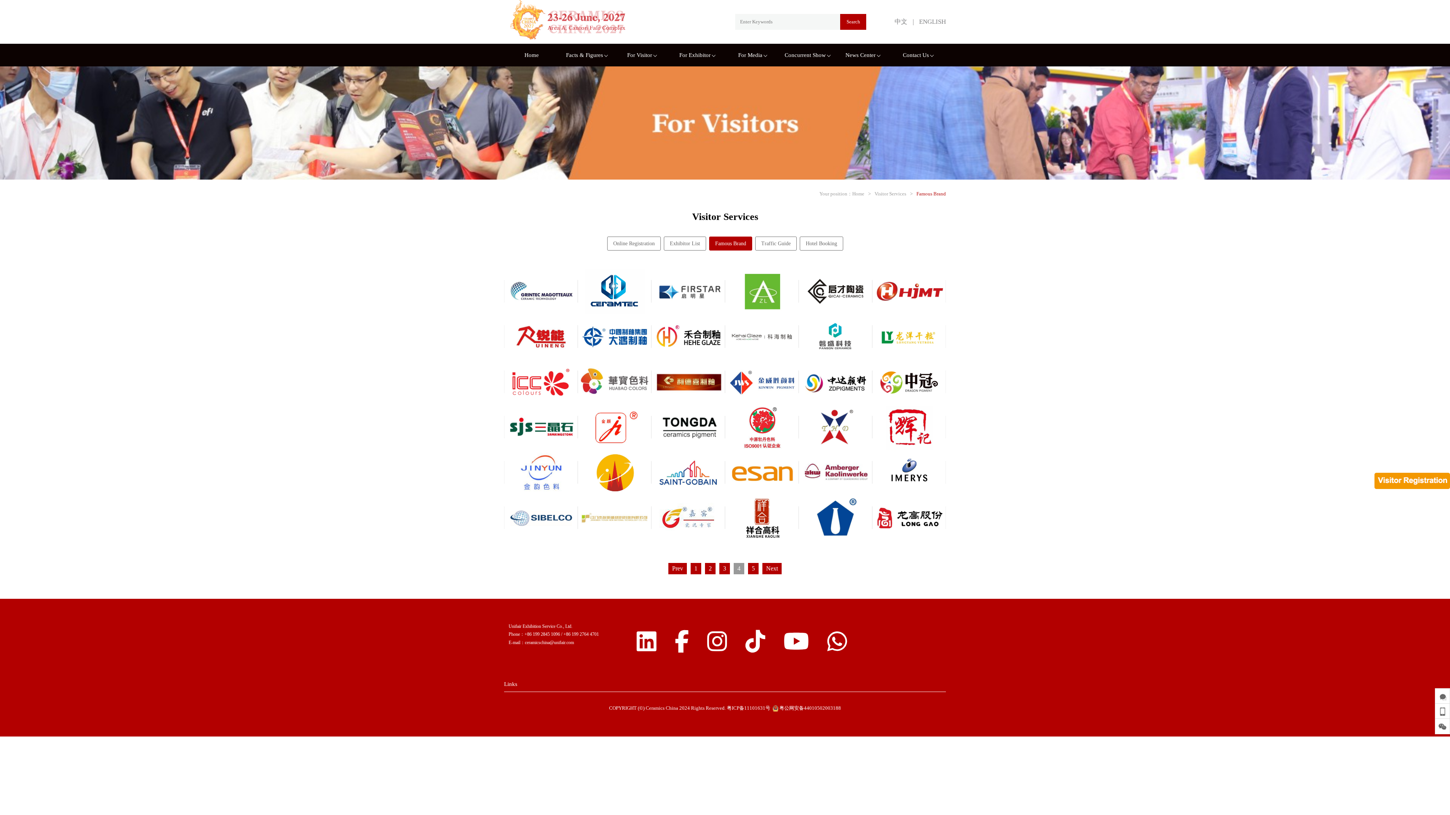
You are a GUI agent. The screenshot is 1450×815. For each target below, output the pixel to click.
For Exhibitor (695, 55)
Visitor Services (890, 194)
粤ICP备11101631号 (748, 708)
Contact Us (916, 55)
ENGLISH (932, 21)
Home (531, 55)
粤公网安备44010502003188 (809, 708)
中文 (901, 21)
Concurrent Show (805, 55)
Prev (677, 568)
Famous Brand (931, 194)
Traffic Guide (776, 243)
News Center (860, 55)
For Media (750, 55)
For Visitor (639, 55)
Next (772, 568)
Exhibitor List (685, 243)
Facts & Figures (584, 55)
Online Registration (634, 243)
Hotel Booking (821, 243)
